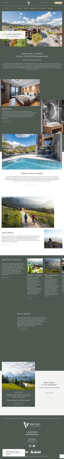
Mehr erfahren (7, 121)
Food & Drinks (42, 8)
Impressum (38, 456)
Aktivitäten (50, 8)
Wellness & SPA (33, 8)
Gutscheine (32, 456)
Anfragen (51, 2)
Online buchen (49, 397)
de (41, 3)
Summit (19, 8)
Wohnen (26, 8)
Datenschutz (45, 456)
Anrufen (46, 2)
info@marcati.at (32, 434)
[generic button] (24, 448)
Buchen (58, 2)
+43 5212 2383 (32, 431)
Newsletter (26, 456)
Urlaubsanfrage (49, 392)
